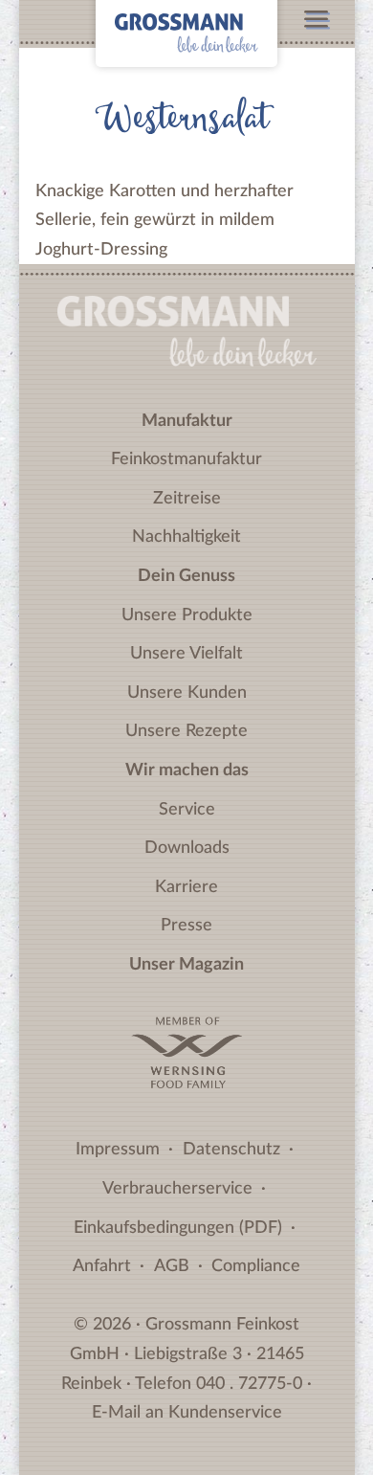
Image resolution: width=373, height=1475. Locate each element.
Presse (186, 925)
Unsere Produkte (186, 615)
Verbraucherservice (177, 1188)
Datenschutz (231, 1149)
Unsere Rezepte (186, 731)
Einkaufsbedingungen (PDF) (178, 1228)
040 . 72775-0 (249, 1384)
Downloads (187, 848)
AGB (171, 1266)
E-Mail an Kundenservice (187, 1412)
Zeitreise (187, 498)
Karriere (186, 887)
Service (187, 809)
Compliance (255, 1266)
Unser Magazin (186, 964)
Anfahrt (102, 1266)
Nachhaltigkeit (186, 537)
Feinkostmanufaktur (186, 459)
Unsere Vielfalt (186, 653)
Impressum (118, 1149)
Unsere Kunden (187, 693)
